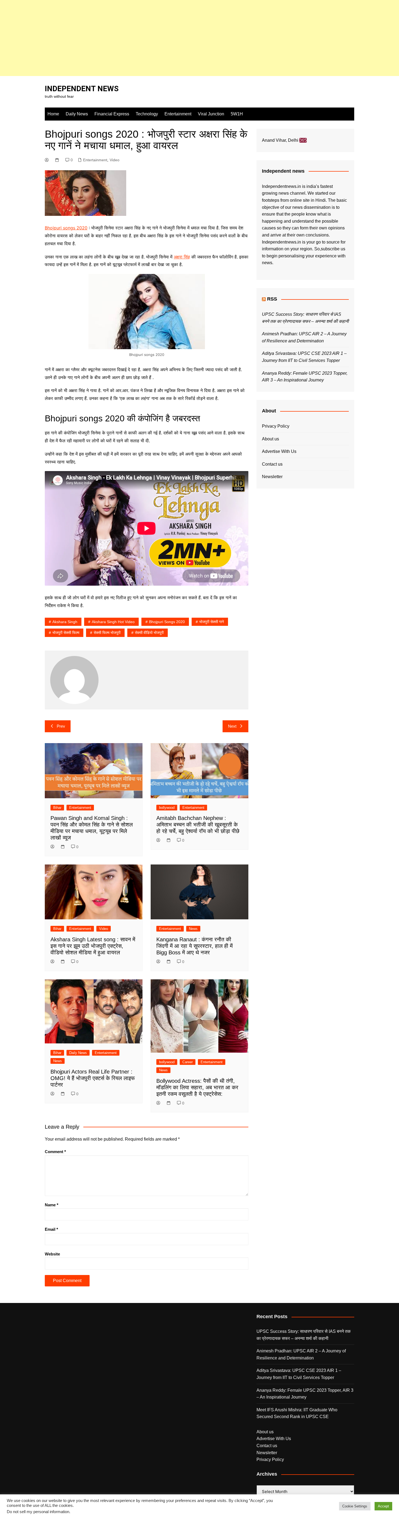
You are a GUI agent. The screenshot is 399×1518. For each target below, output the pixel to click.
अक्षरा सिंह (182, 257)
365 (303, 140)
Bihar (57, 808)
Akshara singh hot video (113, 622)
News (193, 929)
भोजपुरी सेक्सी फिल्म (65, 632)
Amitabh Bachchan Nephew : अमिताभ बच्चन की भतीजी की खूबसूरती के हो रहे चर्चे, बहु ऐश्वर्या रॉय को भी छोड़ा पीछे (197, 824)
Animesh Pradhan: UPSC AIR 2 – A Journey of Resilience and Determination (301, 1354)
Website (52, 1254)
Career (187, 1062)
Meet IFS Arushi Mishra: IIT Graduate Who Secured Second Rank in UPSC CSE (296, 1413)
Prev (61, 726)
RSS (272, 299)
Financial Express (111, 114)
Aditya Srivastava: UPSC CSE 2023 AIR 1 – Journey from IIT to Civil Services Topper (298, 1374)
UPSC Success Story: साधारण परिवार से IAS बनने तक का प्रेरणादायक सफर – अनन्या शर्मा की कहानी (303, 1335)
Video (114, 160)
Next (232, 726)
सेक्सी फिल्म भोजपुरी (107, 632)
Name (51, 1205)
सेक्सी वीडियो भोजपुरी (149, 632)
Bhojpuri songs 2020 (66, 228)
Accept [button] (383, 1506)
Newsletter (272, 476)
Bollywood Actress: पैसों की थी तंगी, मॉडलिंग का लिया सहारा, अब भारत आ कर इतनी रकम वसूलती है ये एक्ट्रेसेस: (197, 1087)
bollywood (167, 808)
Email (51, 1229)
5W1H (237, 114)
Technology (147, 114)
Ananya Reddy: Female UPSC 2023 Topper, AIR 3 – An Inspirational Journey (304, 1394)
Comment (55, 1151)
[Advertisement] (163, 38)
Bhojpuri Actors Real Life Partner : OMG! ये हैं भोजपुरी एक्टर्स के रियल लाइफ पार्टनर (92, 1078)
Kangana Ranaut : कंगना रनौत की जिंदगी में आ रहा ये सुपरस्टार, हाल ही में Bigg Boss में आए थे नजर (194, 945)
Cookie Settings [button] (354, 1506)
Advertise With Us (279, 451)
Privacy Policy (275, 426)
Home (53, 114)
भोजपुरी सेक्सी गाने (211, 622)
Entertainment (177, 114)
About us (270, 439)
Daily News (77, 114)
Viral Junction (211, 114)
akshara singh (64, 622)
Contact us (272, 464)
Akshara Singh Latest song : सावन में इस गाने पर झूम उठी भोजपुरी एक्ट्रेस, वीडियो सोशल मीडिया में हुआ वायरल (92, 945)
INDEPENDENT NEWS (82, 88)
